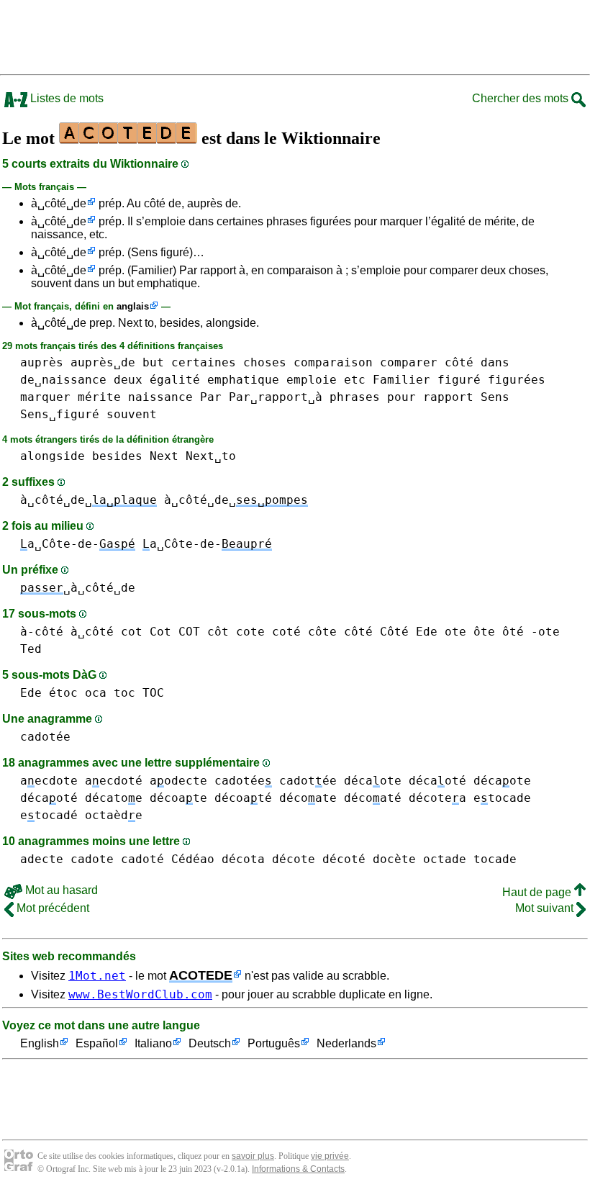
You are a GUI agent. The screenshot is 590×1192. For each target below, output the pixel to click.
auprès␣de (103, 362)
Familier (401, 380)
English (39, 1043)
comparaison (333, 362)
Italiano (153, 1043)
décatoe (113, 798)
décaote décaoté (405, 780)
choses (264, 362)
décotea (437, 798)
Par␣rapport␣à (275, 397)
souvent (131, 414)
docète (394, 859)
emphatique (243, 380)
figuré (459, 380)
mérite (99, 397)
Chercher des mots (521, 98)
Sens (495, 397)
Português (274, 1043)
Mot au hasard (60, 890)
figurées (516, 380)
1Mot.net (97, 976)
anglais (133, 306)
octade (444, 859)
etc (355, 380)
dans (495, 362)
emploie (311, 380)
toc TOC (139, 693)
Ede (426, 631)
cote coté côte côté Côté (322, 631)
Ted (31, 649)
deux (128, 380)
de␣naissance (63, 380)
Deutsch (210, 1043)
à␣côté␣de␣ (88, 500)
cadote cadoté (117, 859)
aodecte (178, 780)
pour (401, 397)
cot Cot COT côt (175, 631)
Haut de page (538, 892)
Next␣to (211, 456)
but (153, 362)
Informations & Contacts (298, 1169)
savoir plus (253, 1156)
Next (164, 456)
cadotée (45, 737)
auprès (41, 362)
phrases (355, 397)
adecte (41, 859)
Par (211, 397)
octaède (113, 815)
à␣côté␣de (58, 203)
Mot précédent (51, 908)
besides (117, 456)
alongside (52, 456)
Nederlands (346, 1043)
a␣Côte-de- (77, 544)
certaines (203, 362)
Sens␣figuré (59, 414)
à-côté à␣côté (67, 631)
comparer (408, 362)
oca (95, 693)
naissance (160, 397)
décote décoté (319, 859)
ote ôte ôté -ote (502, 631)
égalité (175, 380)
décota (243, 859)
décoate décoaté (211, 798)
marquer (45, 397)
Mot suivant (545, 908)
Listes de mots (65, 98)
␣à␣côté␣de (77, 588)
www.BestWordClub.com (140, 994)
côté (459, 362)
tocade (495, 859)
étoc (63, 693)
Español (97, 1043)
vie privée (330, 1156)
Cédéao (192, 859)
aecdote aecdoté (81, 780)
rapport (448, 397)
